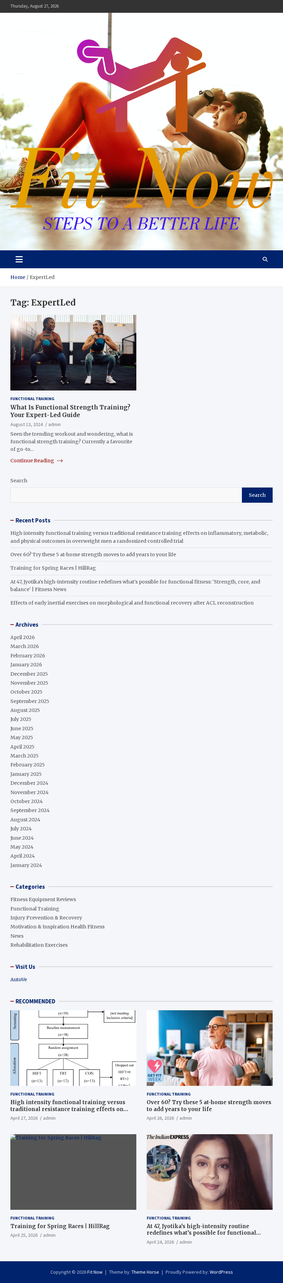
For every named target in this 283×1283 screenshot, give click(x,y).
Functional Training (32, 398)
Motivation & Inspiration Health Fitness (57, 927)
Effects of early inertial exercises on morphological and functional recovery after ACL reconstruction (132, 603)
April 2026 (22, 637)
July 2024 (21, 829)
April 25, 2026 (24, 1235)
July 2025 (20, 719)
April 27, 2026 (24, 1118)
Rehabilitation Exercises (39, 945)
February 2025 (27, 765)
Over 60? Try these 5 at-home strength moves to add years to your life (93, 554)
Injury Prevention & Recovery (46, 918)
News (16, 936)
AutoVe (18, 979)
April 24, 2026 (160, 1242)
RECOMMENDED (35, 1001)
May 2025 (21, 737)
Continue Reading (32, 460)
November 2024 (29, 792)
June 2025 (21, 728)
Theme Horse (145, 1272)
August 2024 (25, 820)
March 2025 (24, 756)
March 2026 (24, 646)
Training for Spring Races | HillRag (53, 568)
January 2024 (26, 865)
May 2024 (21, 847)
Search (18, 480)
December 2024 (29, 783)
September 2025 (29, 701)
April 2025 (22, 747)
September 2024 (30, 810)
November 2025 (29, 683)
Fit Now (95, 1272)
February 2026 (27, 656)
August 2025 (25, 710)
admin (54, 424)
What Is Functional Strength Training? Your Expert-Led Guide (70, 411)
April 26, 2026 (160, 1118)
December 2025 (29, 674)
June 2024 (22, 838)
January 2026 (26, 665)
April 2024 (22, 856)
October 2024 (26, 801)
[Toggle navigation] (19, 259)
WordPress (221, 1272)
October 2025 (26, 692)
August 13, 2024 (26, 424)
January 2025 (26, 774)
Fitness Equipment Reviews (43, 899)
